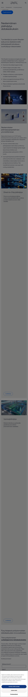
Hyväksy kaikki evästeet (14, 686)
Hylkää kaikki (14, 690)
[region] (14, 684)
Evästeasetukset (14, 694)
